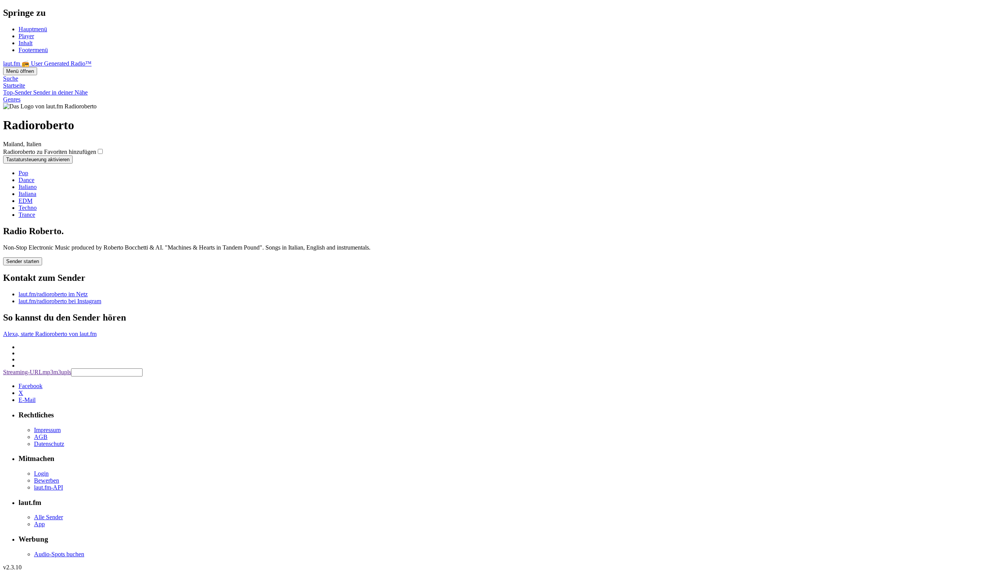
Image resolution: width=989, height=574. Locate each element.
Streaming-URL (22, 372)
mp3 (47, 372)
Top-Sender (18, 92)
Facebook (30, 386)
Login (41, 473)
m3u (58, 372)
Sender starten (22, 261)
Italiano (28, 187)
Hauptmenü (33, 29)
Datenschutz (49, 444)
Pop (23, 173)
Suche (10, 78)
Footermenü (33, 50)
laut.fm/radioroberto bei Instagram (60, 301)
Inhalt (25, 43)
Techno (28, 207)
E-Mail (27, 400)
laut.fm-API (48, 487)
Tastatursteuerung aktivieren (38, 159)
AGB (41, 437)
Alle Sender (48, 517)
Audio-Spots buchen (59, 554)
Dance (26, 180)
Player (26, 36)
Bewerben (46, 480)
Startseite (14, 85)
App (39, 524)
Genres (11, 99)
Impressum (47, 430)
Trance (27, 214)
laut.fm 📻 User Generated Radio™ (47, 63)
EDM (25, 201)
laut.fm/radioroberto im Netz (53, 294)
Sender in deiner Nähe (60, 92)
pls (67, 372)
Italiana (27, 194)
